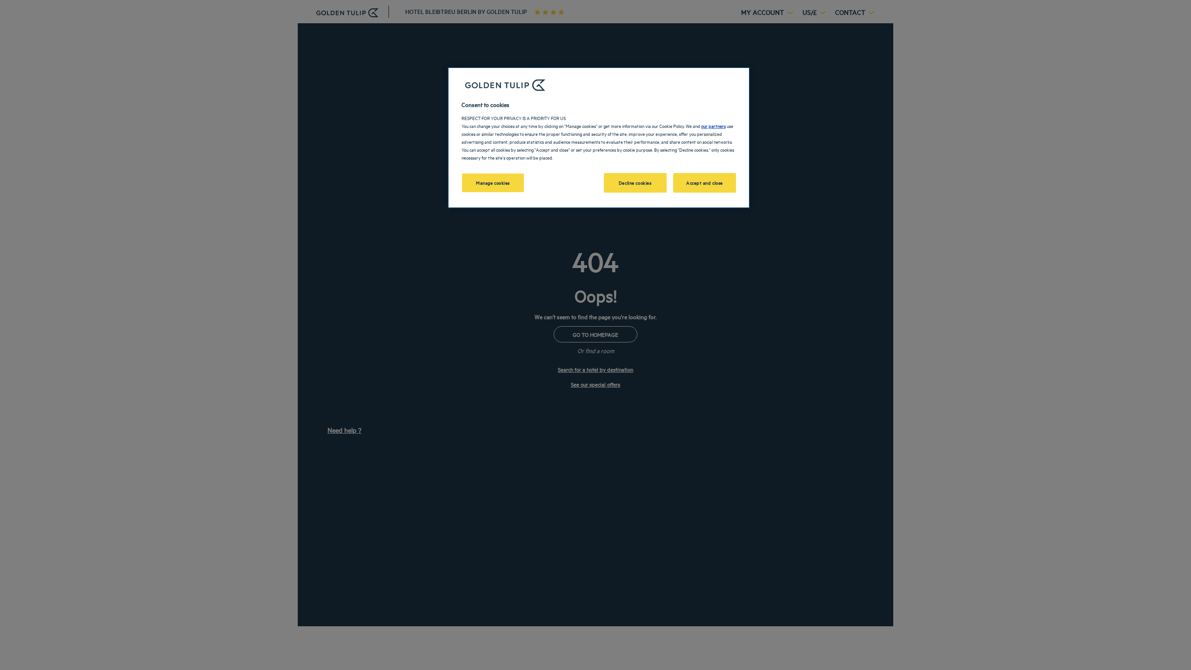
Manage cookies (493, 182)
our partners (713, 125)
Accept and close (704, 182)
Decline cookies (635, 182)
